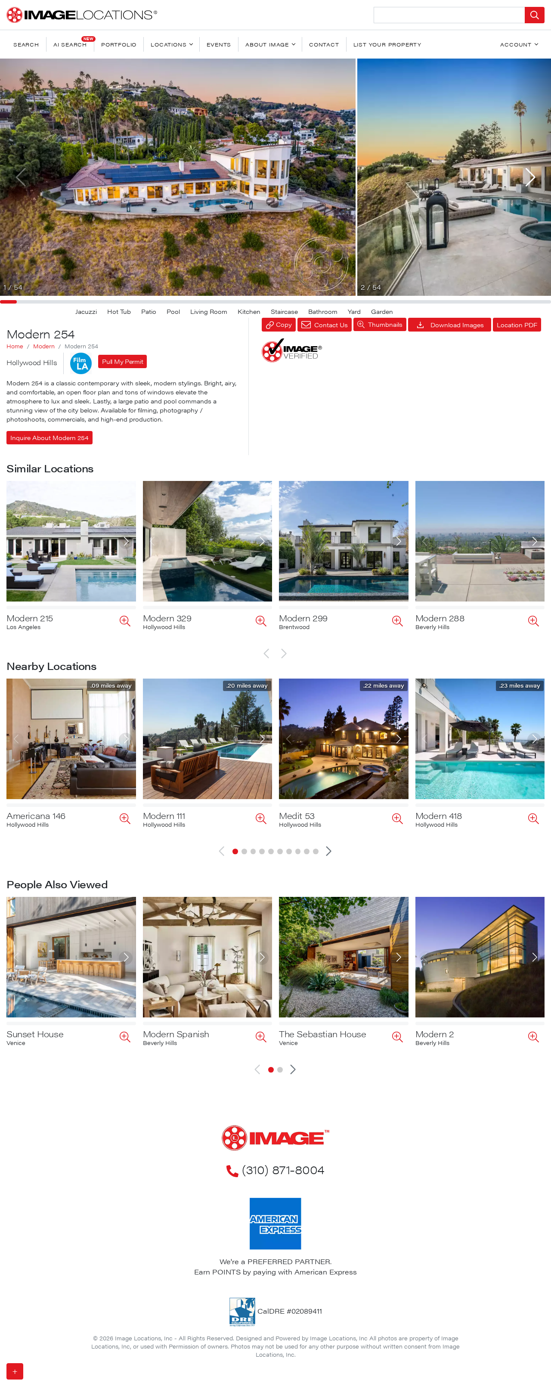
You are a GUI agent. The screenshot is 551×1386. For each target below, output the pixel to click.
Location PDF (517, 324)
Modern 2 (434, 1033)
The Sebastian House (322, 1033)
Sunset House (34, 1033)
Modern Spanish (176, 1033)
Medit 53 (297, 815)
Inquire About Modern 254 (49, 437)
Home (14, 346)
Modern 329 (167, 617)
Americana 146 (35, 815)
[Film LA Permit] (81, 363)
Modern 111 (164, 815)
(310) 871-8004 (283, 1169)
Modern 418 (438, 815)
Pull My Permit (122, 361)
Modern (44, 346)
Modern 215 (29, 617)
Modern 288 (440, 617)
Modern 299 (303, 617)
